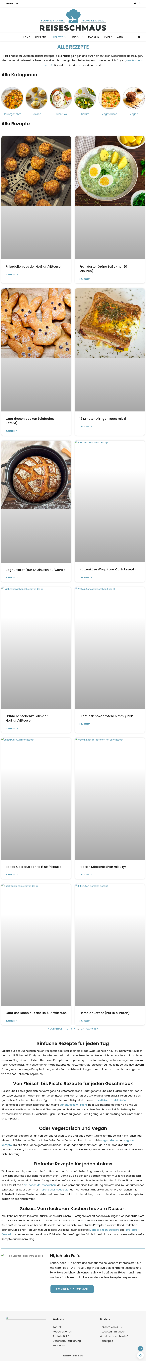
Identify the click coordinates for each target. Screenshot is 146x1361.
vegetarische (109, 1140)
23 (82, 1028)
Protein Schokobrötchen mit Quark (106, 716)
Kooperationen (62, 1331)
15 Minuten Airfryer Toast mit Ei (102, 419)
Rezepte (58, 37)
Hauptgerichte (12, 114)
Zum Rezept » (12, 274)
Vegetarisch (109, 114)
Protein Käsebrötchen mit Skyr (102, 867)
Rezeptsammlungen (112, 1331)
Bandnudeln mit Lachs (74, 1105)
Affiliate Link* (61, 1336)
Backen (36, 114)
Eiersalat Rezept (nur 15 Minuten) (104, 1013)
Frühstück (61, 114)
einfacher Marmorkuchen (40, 1185)
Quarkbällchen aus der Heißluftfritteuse (36, 1013)
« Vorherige (55, 1028)
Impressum (60, 1345)
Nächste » (92, 1028)
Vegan (134, 114)
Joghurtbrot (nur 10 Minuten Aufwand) (35, 570)
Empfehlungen (113, 37)
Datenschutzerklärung (67, 1341)
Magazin (93, 37)
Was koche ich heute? (114, 1336)
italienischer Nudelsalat (54, 1189)
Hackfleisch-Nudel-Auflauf (111, 1100)
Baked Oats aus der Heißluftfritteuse (33, 867)
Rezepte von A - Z (111, 1327)
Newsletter (12, 3)
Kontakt (57, 1327)
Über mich (41, 37)
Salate (85, 114)
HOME (26, 37)
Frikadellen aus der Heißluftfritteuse (33, 266)
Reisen (75, 37)
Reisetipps (106, 1341)
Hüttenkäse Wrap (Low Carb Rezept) (107, 569)
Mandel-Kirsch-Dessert (104, 1230)
